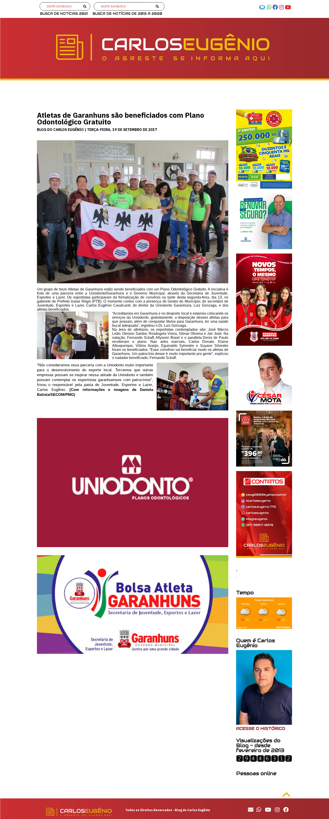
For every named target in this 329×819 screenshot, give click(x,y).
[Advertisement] (132, 693)
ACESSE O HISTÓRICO (260, 728)
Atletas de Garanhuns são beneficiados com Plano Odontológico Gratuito (120, 118)
